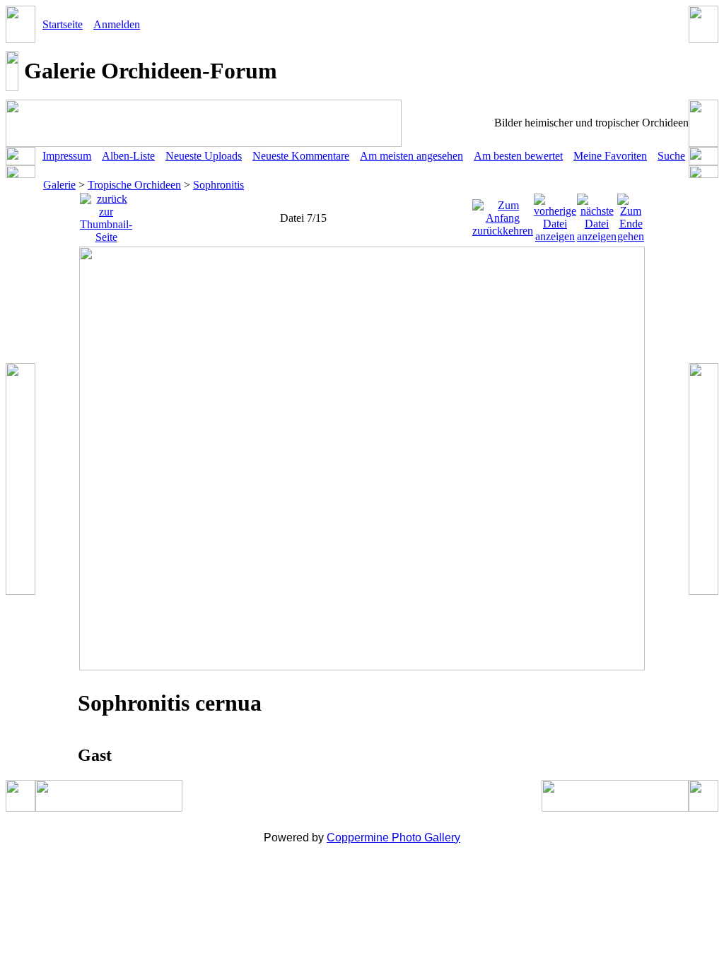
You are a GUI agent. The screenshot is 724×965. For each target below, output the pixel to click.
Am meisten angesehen (411, 156)
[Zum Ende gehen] (630, 214)
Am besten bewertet (518, 156)
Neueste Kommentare (300, 156)
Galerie (59, 185)
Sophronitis (218, 185)
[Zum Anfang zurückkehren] (502, 214)
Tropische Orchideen (134, 185)
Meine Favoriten (610, 156)
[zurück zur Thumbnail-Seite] (106, 214)
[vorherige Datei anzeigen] (555, 214)
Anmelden (116, 24)
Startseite (62, 24)
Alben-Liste (128, 156)
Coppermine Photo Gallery (393, 837)
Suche (671, 156)
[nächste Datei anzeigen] (597, 214)
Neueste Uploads (203, 156)
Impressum (66, 156)
